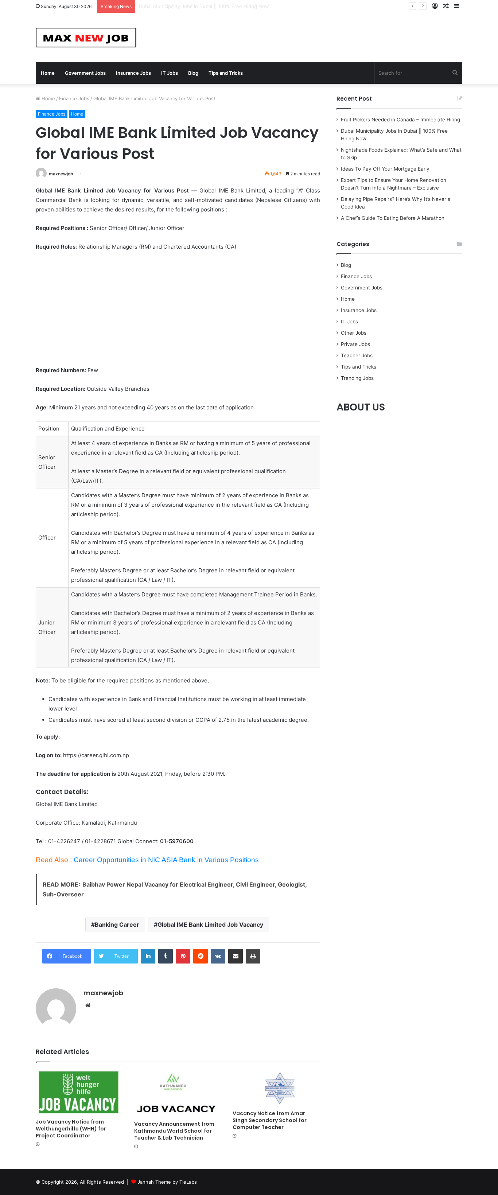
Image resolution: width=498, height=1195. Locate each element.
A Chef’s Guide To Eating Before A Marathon (392, 218)
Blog (193, 73)
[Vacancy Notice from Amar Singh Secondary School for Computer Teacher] (276, 1088)
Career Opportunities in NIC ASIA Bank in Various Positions (166, 860)
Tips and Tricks (226, 73)
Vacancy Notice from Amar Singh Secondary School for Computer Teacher (270, 1120)
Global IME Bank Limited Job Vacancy (210, 924)
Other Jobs (353, 333)
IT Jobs (169, 73)
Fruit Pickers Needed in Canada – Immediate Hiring (400, 119)
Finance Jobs (74, 98)
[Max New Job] (86, 37)
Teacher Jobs (357, 355)
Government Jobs (85, 73)
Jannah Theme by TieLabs (167, 1182)
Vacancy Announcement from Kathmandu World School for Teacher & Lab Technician (174, 1130)
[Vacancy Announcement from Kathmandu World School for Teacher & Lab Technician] (178, 1093)
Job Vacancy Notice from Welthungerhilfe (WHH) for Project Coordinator (71, 1128)
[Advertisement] (178, 312)
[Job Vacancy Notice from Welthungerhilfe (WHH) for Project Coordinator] (79, 1092)
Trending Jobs (357, 378)
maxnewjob (61, 173)
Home (48, 73)
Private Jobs (355, 344)
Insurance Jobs (133, 73)
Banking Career (117, 924)
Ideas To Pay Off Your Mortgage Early (385, 169)
